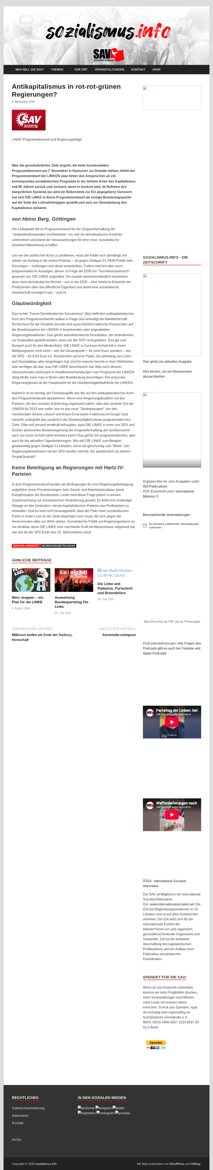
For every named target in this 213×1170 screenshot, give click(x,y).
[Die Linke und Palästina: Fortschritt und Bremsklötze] (117, 574)
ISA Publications (155, 486)
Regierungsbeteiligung (58, 545)
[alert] (172, 525)
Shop (156, 69)
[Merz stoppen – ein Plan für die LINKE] (31, 581)
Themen (57, 69)
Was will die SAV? (29, 69)
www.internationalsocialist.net (172, 904)
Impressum (20, 1115)
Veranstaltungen (109, 69)
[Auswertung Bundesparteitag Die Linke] (74, 581)
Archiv (16, 1139)
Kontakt (138, 69)
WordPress (177, 1163)
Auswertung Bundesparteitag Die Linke (71, 602)
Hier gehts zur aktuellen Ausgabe (167, 361)
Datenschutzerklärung (28, 1108)
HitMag (195, 1163)
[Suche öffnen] (199, 70)
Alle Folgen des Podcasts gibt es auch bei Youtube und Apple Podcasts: (172, 648)
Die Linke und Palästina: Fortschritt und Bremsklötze (115, 588)
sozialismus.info (46, 1163)
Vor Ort (81, 69)
